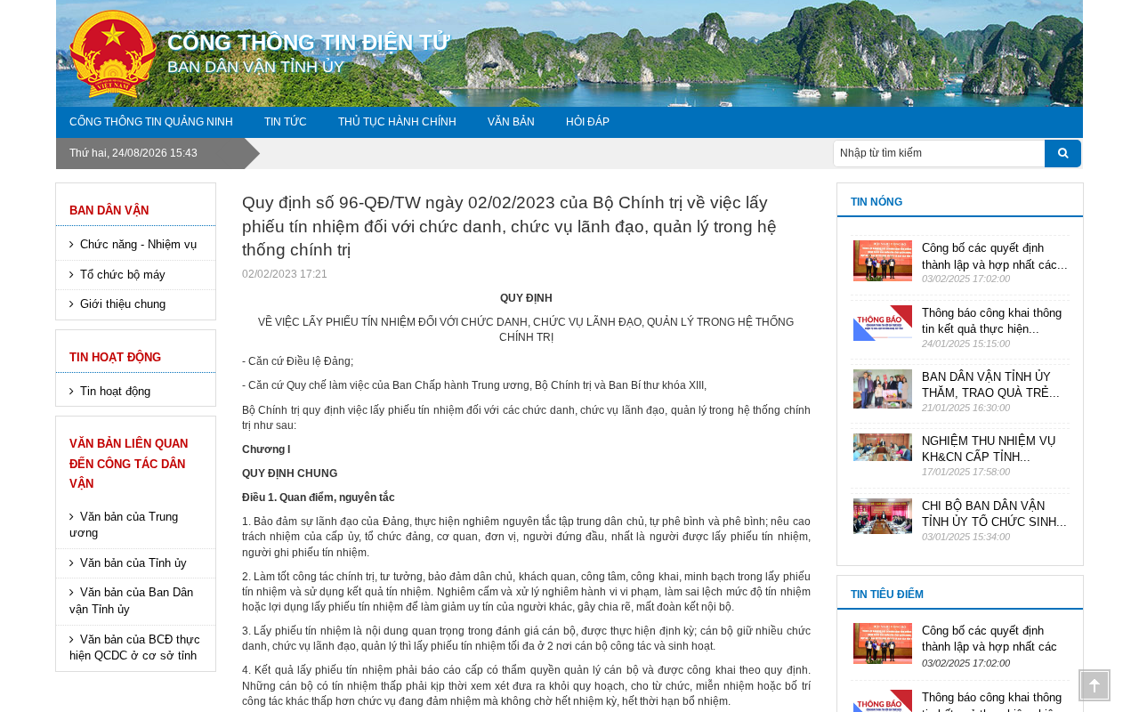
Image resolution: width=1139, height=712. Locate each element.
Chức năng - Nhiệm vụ (138, 244)
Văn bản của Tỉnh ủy (133, 563)
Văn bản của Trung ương (123, 525)
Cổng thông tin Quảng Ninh (151, 122)
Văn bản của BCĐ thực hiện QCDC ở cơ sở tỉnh (134, 648)
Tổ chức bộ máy (123, 274)
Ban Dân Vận (109, 210)
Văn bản (511, 122)
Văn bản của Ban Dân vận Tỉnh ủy (131, 601)
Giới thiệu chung (123, 304)
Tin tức (285, 122)
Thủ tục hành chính (397, 122)
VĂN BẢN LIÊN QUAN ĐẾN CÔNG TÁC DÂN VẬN (128, 463)
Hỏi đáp (588, 122)
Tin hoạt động (115, 357)
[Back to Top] (1094, 685)
